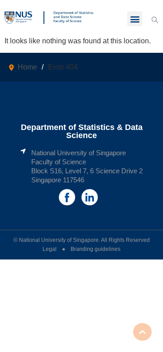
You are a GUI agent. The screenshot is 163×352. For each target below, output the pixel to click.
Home (27, 67)
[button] (134, 18)
